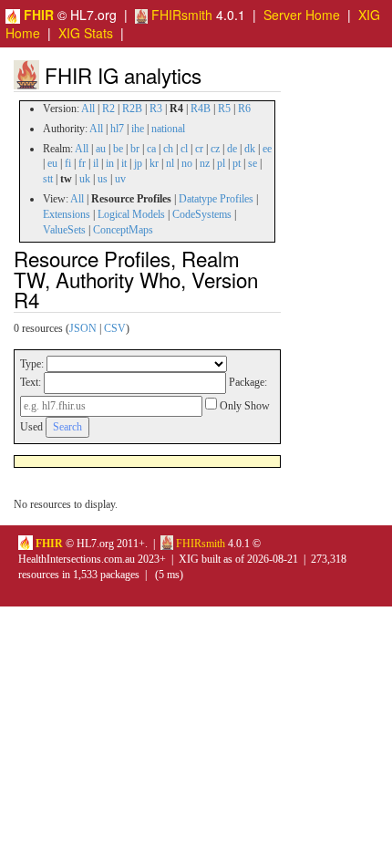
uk (84, 178)
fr (82, 163)
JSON (83, 328)
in (110, 163)
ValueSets (64, 229)
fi (68, 163)
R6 (244, 108)
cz (215, 148)
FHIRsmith (180, 14)
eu (52, 163)
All (88, 108)
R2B (132, 108)
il (95, 163)
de (232, 148)
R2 (108, 108)
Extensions (66, 214)
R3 (156, 108)
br (134, 148)
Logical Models (131, 214)
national (168, 128)
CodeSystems (202, 214)
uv (120, 178)
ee (267, 148)
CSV (115, 328)
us (103, 178)
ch (168, 148)
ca (151, 148)
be (118, 148)
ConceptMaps (123, 229)
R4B (201, 108)
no (186, 163)
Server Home (301, 14)
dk (249, 148)
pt (236, 163)
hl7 (117, 128)
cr (199, 148)
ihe (137, 128)
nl (170, 163)
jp (138, 163)
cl (184, 148)
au (101, 148)
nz (205, 163)
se (252, 163)
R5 (224, 108)
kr (154, 163)
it (124, 163)
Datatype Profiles (216, 198)
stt (48, 178)
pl (221, 163)
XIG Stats (85, 33)
